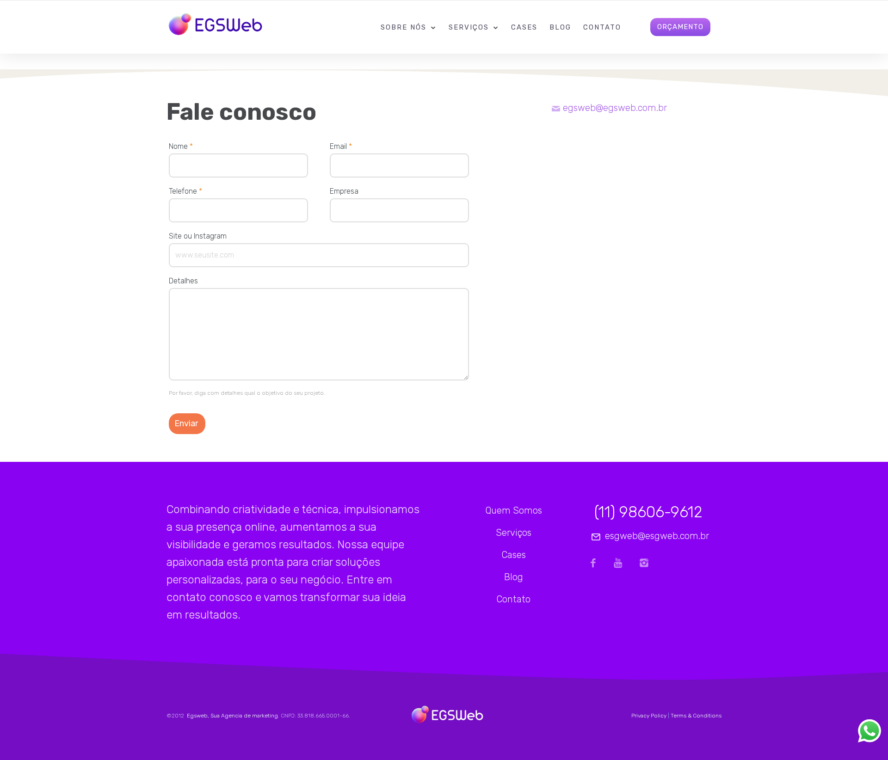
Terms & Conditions (696, 715)
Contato (602, 27)
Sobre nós (403, 27)
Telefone (185, 191)
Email (341, 146)
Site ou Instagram (198, 236)
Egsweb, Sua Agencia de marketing (231, 715)
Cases (524, 27)
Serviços (469, 27)
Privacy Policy (648, 715)
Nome (181, 146)
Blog (560, 27)
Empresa (344, 191)
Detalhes (183, 280)
